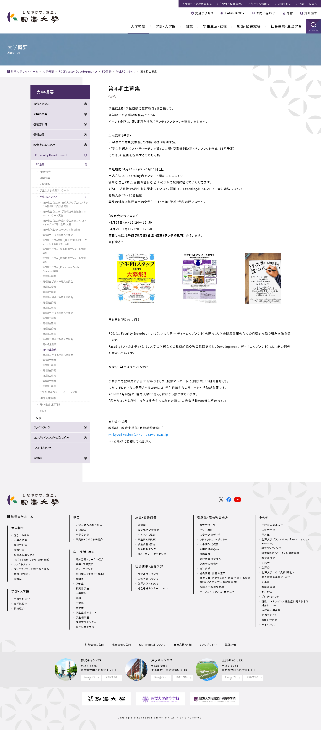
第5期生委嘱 (49, 328)
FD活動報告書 (48, 398)
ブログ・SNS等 (270, 596)
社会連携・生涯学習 (286, 26)
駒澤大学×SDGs (148, 583)
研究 (189, 26)
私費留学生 (82, 588)
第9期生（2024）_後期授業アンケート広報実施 (64, 250)
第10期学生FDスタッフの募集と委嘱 (61, 229)
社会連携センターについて (153, 588)
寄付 (289, 13)
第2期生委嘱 (49, 370)
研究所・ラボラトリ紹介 (89, 539)
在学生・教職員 (231, 4)
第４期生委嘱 (49, 344)
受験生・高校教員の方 (212, 517)
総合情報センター (148, 549)
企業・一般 (308, 4)
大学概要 (138, 26)
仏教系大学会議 (271, 610)
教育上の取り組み (44, 145)
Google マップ (89, 677)
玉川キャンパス (232, 660)
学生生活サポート (86, 612)
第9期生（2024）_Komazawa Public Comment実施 (61, 269)
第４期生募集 (49, 349)
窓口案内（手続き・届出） (90, 574)
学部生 (80, 583)
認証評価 (230, 644)
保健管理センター (86, 622)
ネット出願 (206, 530)
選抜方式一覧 (208, 525)
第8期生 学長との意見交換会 (58, 281)
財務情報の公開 (94, 644)
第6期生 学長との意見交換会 (58, 313)
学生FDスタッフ (48, 196)
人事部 (266, 582)
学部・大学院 (165, 26)
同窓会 (266, 562)
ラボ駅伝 (267, 591)
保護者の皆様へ (209, 563)
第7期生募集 (49, 307)
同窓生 (285, 4)
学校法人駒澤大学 (272, 525)
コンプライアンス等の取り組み (51, 437)
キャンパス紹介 (146, 534)
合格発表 (205, 554)
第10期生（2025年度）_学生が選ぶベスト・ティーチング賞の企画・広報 (64, 222)
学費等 (80, 603)
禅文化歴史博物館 (148, 530)
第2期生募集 (49, 375)
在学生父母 (261, 4)
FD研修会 (45, 171)
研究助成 (81, 530)
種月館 (266, 534)
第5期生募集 (49, 333)
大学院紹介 (20, 603)
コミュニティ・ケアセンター (153, 554)
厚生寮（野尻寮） (147, 539)
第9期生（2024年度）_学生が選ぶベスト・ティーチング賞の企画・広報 (65, 242)
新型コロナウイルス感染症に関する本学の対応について (286, 603)
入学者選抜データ (210, 534)
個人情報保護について (152, 644)
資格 (78, 598)
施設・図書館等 (249, 26)
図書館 (142, 525)
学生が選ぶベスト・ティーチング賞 (58, 392)
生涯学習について (148, 578)
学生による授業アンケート (54, 190)
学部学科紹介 (22, 599)
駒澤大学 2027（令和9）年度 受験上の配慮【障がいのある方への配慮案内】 (225, 580)
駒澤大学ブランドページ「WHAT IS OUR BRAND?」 (285, 541)
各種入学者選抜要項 (212, 587)
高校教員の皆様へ (210, 559)
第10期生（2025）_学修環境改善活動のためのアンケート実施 (64, 213)
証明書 (80, 578)
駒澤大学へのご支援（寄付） (278, 572)
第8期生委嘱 (49, 286)
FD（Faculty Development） (51, 155)
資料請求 (310, 13)
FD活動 (40, 164)
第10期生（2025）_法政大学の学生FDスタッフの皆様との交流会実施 (65, 204)
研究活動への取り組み (89, 525)
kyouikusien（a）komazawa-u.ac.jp (140, 434)
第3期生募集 (49, 365)
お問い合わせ (265, 13)
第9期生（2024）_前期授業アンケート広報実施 (64, 260)
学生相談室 (82, 617)
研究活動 (45, 184)
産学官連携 (82, 534)
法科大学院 (268, 530)
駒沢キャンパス (91, 660)
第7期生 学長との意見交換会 (58, 297)
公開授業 (45, 178)
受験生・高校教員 (199, 4)
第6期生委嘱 (49, 318)
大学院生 (81, 593)
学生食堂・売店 (146, 544)
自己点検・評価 (183, 644)
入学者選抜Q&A (209, 549)
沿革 (38, 418)
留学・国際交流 (85, 564)
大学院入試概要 (209, 544)
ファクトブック (41, 427)
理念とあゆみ (41, 104)
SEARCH (313, 30)
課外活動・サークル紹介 (90, 559)
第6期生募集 (49, 323)
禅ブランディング (271, 548)
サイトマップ (269, 624)
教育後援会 (268, 558)
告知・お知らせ (42, 448)
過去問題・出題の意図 (213, 573)
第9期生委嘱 (49, 276)
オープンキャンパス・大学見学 (217, 591)
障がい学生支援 (85, 627)
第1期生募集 (49, 386)
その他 (43, 410)
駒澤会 (266, 567)
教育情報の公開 (121, 644)
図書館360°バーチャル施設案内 (280, 553)
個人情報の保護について (276, 577)
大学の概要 (40, 114)
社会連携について (148, 574)
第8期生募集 (49, 292)
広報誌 (37, 458)
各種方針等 (40, 124)
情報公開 (39, 134)
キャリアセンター (86, 569)
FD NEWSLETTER (50, 404)
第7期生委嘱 (49, 302)
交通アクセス (204, 13)
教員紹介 (19, 608)
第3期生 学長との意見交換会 (58, 354)
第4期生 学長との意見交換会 (58, 339)
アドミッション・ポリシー (214, 539)
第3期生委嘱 (49, 360)
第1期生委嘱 (49, 381)
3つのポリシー (208, 644)
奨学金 (80, 607)
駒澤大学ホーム (22, 516)
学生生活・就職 (215, 26)
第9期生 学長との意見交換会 (58, 235)
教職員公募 (268, 587)
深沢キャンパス (161, 660)
